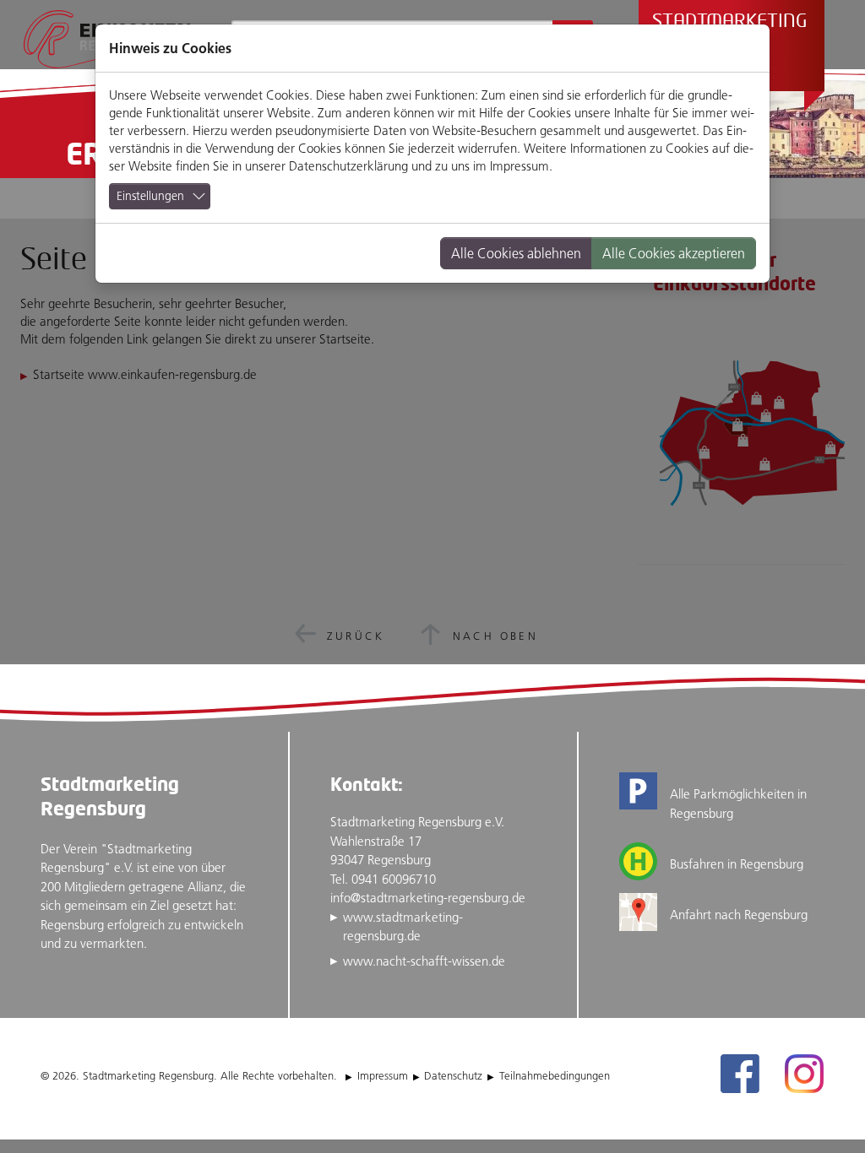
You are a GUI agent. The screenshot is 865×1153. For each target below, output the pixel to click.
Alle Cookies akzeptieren (673, 253)
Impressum (519, 166)
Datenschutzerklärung (348, 166)
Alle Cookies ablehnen (516, 253)
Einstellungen (150, 195)
